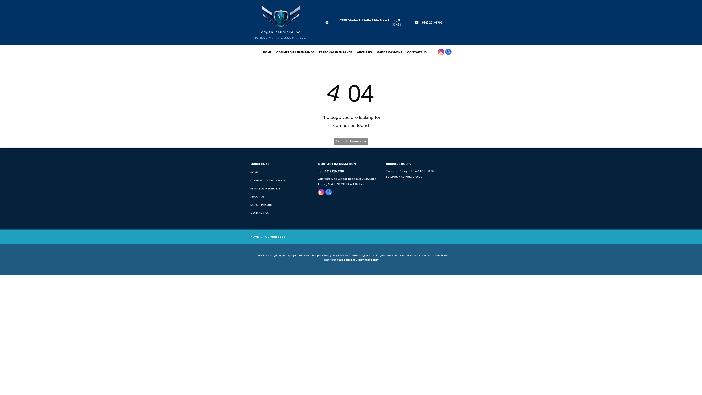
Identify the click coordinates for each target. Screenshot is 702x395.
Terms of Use (352, 259)
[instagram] (441, 52)
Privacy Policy (370, 259)
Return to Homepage (351, 141)
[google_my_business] (448, 52)
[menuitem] (265, 52)
